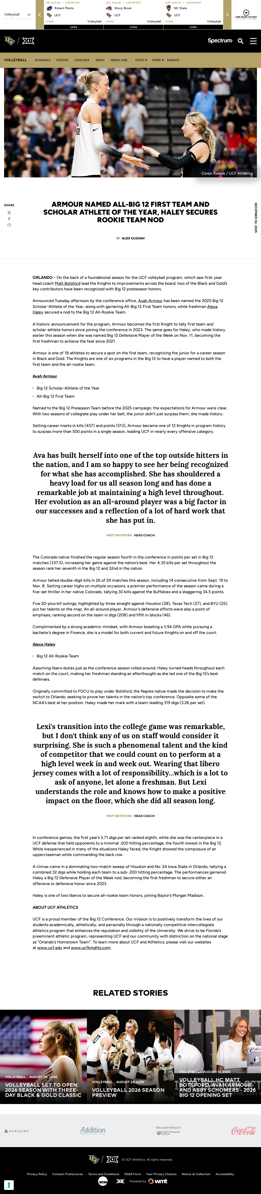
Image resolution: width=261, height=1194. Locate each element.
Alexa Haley (44, 644)
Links (73, 27)
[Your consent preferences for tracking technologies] (9, 1185)
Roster (62, 60)
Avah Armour (150, 300)
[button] (40, 14)
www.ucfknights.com (91, 947)
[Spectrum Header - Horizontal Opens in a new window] (220, 41)
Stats (139, 60)
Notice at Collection (196, 1174)
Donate (174, 60)
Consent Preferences (67, 1174)
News (100, 60)
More (156, 60)
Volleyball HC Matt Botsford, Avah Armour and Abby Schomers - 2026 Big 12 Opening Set (217, 1088)
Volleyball (15, 1077)
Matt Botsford (67, 283)
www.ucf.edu (49, 947)
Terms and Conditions (103, 1174)
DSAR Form (132, 1174)
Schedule (42, 60)
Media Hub (120, 60)
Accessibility (225, 1174)
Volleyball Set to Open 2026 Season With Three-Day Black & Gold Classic (43, 1090)
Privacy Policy (37, 1174)
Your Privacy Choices (161, 1174)
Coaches (81, 60)
